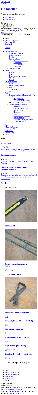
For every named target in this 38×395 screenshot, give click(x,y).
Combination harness (21, 61)
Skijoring (12, 78)
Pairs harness (18, 63)
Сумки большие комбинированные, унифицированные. (14, 168)
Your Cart (4, 32)
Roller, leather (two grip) (14, 329)
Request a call (5, 2)
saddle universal (19, 118)
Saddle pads (13, 89)
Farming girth (10, 226)
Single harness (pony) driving (15, 346)
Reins (11, 87)
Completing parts (15, 55)
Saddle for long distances (22, 116)
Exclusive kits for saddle (22, 101)
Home (7, 38)
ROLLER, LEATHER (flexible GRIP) (19, 321)
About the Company (12, 40)
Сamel (11, 80)
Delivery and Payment (12, 42)
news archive (5, 179)
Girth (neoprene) (11, 187)
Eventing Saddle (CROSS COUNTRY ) (22, 109)
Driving (11, 57)
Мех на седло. (6, 143)
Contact (7, 48)
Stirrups (11, 91)
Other (7, 70)
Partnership (9, 44)
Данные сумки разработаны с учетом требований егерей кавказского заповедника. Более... (19, 176)
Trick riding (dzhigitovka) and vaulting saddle (23, 120)
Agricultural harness (16, 53)
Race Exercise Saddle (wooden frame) (18, 354)
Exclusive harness (15, 59)
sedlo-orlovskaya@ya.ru (14, 30)
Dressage (17, 106)
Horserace (17, 112)
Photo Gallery (9, 46)
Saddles (7, 93)
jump (15, 114)
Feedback (4, 4)
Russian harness (19, 65)
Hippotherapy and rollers (17, 76)
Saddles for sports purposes (18, 104)
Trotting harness (14, 68)
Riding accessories (11, 82)
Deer (11, 74)
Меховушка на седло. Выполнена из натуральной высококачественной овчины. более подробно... (18, 150)
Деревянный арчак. (8, 155)
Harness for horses (11, 51)
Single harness (18, 66)
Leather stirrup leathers (16, 85)
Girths (11, 83)
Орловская (9, 9)
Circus (11, 72)
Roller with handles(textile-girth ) (17, 312)
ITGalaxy (16, 393)
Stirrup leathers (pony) (13, 274)
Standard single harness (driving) (17, 337)
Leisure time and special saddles (20, 102)
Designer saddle (19, 99)
